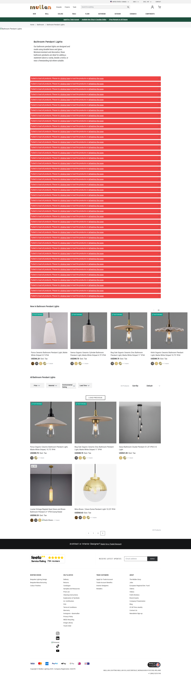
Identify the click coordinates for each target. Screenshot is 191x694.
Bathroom (102, 14)
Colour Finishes (35, 458)
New (34, 14)
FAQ (64, 477)
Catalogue (66, 458)
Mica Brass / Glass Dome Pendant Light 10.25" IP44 (95, 382)
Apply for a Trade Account (71, 19)
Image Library (68, 495)
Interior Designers (102, 458)
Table (74, 14)
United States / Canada (119, 2)
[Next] (159, 183)
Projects (67, 7)
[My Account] (153, 7)
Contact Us (133, 483)
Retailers (99, 461)
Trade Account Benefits (104, 455)
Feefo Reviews (134, 467)
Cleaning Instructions (70, 467)
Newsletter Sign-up (136, 486)
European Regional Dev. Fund (140, 458)
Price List (66, 464)
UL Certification (68, 474)
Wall (47, 14)
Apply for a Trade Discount (111, 417)
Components (150, 14)
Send (152, 431)
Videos (132, 464)
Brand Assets (134, 471)
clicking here (65, 78)
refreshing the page (95, 78)
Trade (74, 7)
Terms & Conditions (70, 480)
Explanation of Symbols (71, 471)
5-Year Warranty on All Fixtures (118, 19)
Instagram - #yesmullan (71, 486)
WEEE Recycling (68, 492)
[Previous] (154, 183)
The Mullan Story (135, 452)
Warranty (66, 483)
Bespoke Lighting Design (38, 452)
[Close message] (159, 79)
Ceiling (60, 14)
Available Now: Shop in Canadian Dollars (94, 19)
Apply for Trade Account (104, 452)
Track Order (67, 498)
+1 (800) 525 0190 (154, 546)
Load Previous (95, 270)
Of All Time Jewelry (136, 480)
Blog (131, 477)
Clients (132, 461)
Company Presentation (137, 474)
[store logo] (40, 7)
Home (32, 25)
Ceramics (133, 14)
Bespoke (59, 7)
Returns (66, 455)
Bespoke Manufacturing (38, 455)
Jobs (131, 455)
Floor (87, 14)
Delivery (66, 452)
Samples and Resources (71, 461)
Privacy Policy (68, 489)
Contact (158, 2)
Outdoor (118, 14)
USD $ (134, 2)
